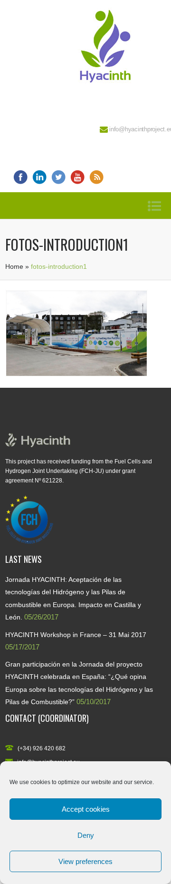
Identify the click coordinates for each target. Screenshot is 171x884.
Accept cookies (86, 809)
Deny (85, 835)
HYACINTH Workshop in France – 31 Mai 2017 (75, 634)
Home (14, 266)
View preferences (85, 861)
